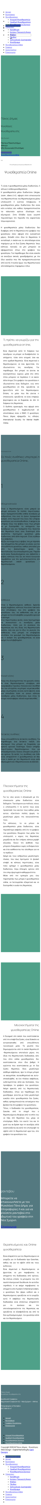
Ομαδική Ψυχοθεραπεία (20, 22)
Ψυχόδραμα (15, 42)
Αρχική (8, 1418)
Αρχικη (8, 1459)
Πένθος (13, 37)
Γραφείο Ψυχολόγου (13, 1423)
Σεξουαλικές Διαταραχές (20, 39)
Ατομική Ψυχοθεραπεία (20, 19)
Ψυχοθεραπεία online (13, 1443)
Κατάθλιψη (14, 29)
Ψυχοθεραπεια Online (14, 45)
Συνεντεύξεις (11, 50)
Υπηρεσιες (9, 27)
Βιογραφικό (9, 1420)
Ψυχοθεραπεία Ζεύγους (20, 24)
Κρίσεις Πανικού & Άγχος (20, 32)
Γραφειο (8, 47)
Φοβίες (13, 34)
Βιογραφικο (10, 1462)
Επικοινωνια (10, 52)
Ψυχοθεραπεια (11, 1464)
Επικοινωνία (10, 1426)
